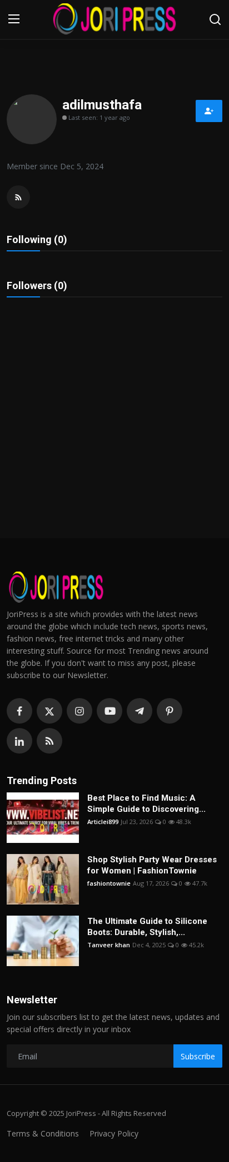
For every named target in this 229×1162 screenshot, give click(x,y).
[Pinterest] (169, 711)
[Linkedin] (19, 741)
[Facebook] (19, 711)
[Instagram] (79, 711)
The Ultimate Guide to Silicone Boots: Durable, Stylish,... (147, 926)
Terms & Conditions (43, 1133)
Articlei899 (102, 821)
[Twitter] (49, 711)
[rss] (49, 741)
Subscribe (198, 1056)
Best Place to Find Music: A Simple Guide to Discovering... (146, 803)
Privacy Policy (113, 1133)
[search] (215, 19)
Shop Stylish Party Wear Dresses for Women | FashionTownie (152, 865)
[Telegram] (139, 711)
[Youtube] (109, 711)
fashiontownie (109, 883)
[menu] (14, 19)
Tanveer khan (108, 945)
